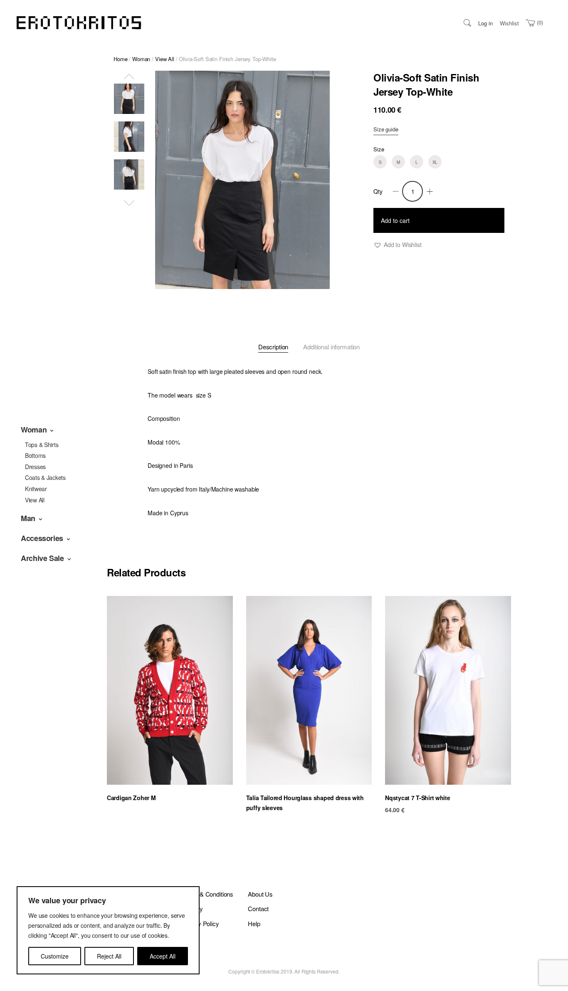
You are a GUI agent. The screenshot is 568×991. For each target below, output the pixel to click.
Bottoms (35, 455)
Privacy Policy (200, 923)
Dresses (35, 466)
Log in (485, 23)
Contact (258, 908)
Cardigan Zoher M (131, 797)
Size (378, 149)
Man (28, 518)
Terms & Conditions (207, 894)
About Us (260, 894)
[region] (108, 930)
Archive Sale (42, 558)
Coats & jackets (45, 477)
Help (254, 923)
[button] (397, 244)
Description (273, 346)
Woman (34, 429)
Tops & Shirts (41, 444)
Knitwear (36, 488)
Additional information (331, 346)
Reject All (109, 956)
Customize (55, 956)
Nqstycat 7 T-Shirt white (417, 797)
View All (34, 500)
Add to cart (395, 220)
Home (120, 59)
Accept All (162, 956)
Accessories (42, 538)
